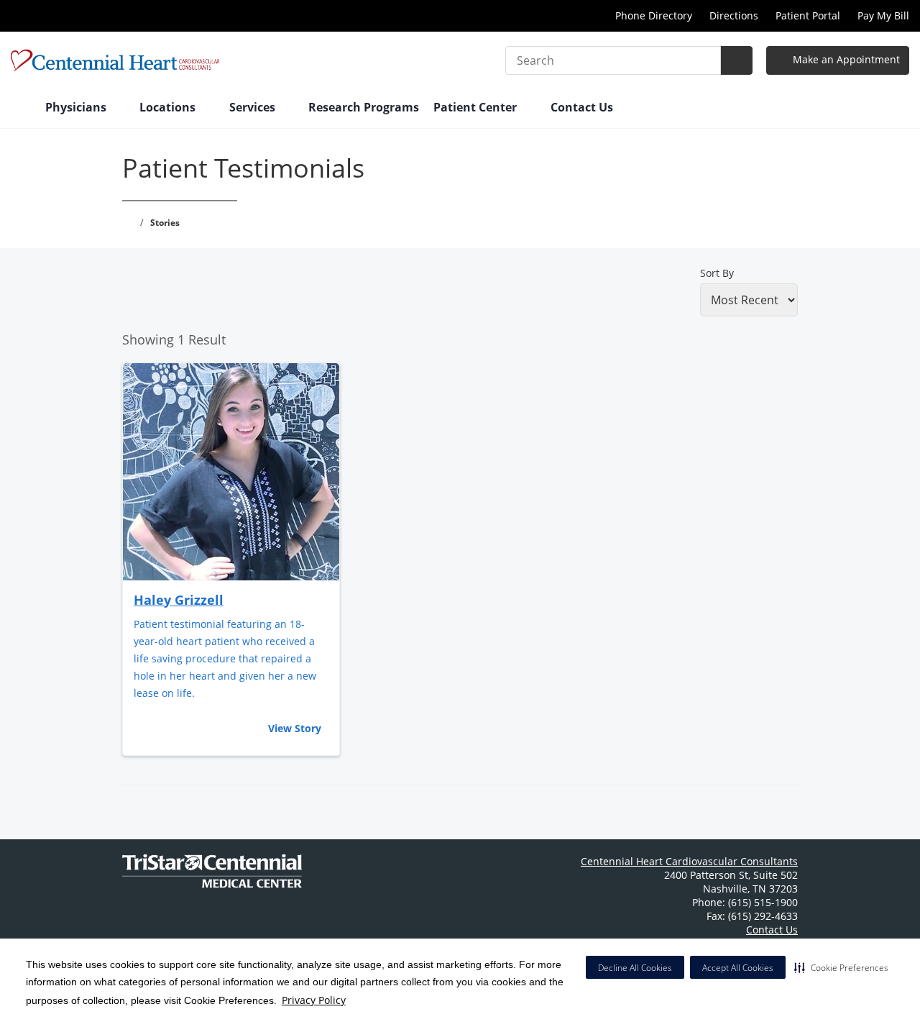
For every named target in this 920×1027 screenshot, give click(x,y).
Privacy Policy (314, 1000)
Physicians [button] (77, 107)
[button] (841, 967)
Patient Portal (808, 15)
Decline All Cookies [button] (635, 968)
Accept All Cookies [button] (737, 968)
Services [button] (253, 107)
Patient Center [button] (476, 107)
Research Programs (363, 107)
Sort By (717, 273)
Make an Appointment (845, 59)
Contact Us (582, 107)
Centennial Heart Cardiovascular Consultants (689, 861)
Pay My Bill (883, 15)
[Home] (21, 108)
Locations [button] (168, 107)
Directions (733, 15)
